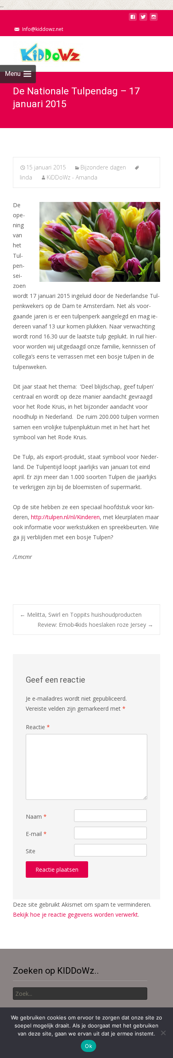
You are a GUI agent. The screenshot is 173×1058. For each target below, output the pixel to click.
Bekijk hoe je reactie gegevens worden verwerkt (75, 914)
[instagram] (154, 19)
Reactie (38, 727)
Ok (88, 1046)
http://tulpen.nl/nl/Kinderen (65, 517)
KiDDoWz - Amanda (72, 177)
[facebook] (133, 19)
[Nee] (163, 1033)
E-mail (36, 834)
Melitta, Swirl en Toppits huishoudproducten (81, 614)
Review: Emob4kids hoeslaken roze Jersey (95, 624)
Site (30, 851)
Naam (36, 816)
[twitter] (143, 19)
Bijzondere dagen (103, 167)
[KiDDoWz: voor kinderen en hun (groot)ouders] (42, 52)
